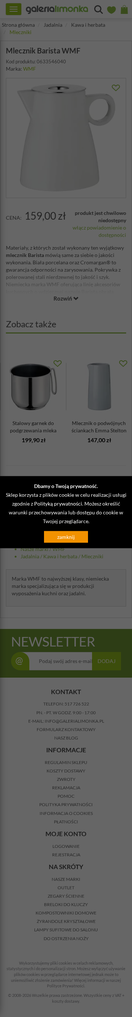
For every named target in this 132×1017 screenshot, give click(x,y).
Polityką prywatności (58, 503)
